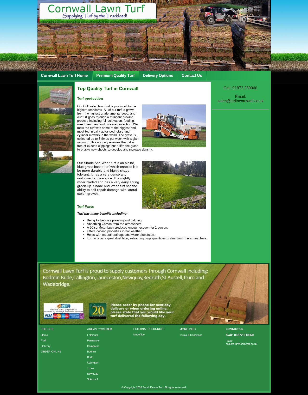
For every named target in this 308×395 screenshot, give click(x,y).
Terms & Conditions (191, 335)
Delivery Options (158, 75)
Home (44, 335)
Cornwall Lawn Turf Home (64, 75)
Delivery (46, 346)
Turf (43, 340)
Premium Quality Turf (115, 75)
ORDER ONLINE (51, 351)
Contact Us (192, 75)
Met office (139, 334)
